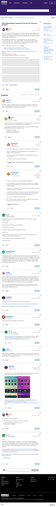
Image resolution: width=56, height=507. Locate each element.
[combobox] (28, 10)
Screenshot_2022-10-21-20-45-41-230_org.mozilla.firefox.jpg (20, 162)
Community (24, 2)
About (2, 479)
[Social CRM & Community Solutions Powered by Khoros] (52, 504)
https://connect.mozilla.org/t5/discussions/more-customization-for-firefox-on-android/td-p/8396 (20, 303)
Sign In (52, 2)
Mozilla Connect (4, 3)
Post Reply (35, 470)
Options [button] (52, 17)
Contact (40, 495)
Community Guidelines (11, 227)
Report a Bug (33, 481)
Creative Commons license (39, 499)
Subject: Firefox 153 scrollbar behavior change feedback (48, 40)
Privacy (29, 495)
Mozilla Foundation (5, 483)
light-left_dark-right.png (13, 204)
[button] (3, 89)
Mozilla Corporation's (6, 498)
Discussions (17, 2)
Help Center (33, 479)
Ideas (10, 2)
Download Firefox (19, 479)
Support (46, 2)
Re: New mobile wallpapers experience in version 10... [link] (24, 17)
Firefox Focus (19, 484)
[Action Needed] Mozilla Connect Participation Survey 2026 (48, 28)
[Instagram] (50, 479)
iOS (16, 481)
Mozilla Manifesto (4, 481)
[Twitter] (48, 479)
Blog (17, 486)
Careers (2, 484)
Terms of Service (21, 495)
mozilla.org (14, 495)
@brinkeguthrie (10, 336)
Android (17, 483)
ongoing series (8, 454)
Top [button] (3, 504)
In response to (13, 120)
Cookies (34, 495)
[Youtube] (53, 479)
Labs (31, 2)
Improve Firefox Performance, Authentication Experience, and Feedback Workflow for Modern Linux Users (49, 49)
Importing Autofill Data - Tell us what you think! (25, 450)
